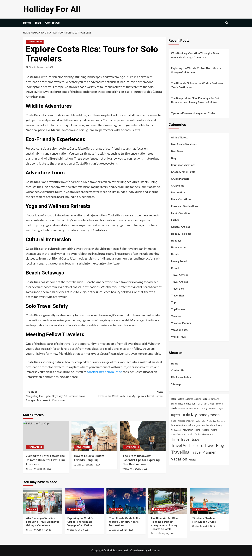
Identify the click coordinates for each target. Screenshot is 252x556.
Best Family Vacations (184, 144)
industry (190, 420)
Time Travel (180, 439)
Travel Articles (34, 42)
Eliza (31, 67)
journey (200, 425)
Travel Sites (177, 295)
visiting (192, 459)
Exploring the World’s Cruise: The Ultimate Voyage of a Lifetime (196, 70)
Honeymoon (178, 247)
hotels (181, 420)
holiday (189, 414)
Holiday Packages (181, 233)
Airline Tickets (179, 137)
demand (181, 408)
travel (196, 439)
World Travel (178, 336)
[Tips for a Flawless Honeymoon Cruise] (209, 501)
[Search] (227, 23)
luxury (219, 425)
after (173, 398)
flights (175, 415)
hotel (174, 420)
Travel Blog (177, 288)
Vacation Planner (181, 322)
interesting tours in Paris (183, 425)
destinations (193, 408)
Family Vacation (180, 212)
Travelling (180, 451)
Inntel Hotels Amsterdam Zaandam (210, 421)
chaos (174, 403)
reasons (205, 429)
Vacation (176, 315)
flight (220, 408)
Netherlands (176, 430)
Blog (38, 22)
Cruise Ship (177, 185)
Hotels (175, 254)
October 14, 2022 (45, 67)
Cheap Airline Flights (183, 171)
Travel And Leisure (187, 445)
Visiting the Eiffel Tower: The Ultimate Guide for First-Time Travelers (46, 460)
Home (27, 22)
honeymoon (209, 414)
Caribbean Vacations (183, 164)
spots (190, 434)
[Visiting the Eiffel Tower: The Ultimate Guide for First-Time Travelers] (46, 436)
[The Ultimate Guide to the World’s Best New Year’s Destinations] (126, 501)
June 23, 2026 (126, 530)
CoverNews (137, 550)
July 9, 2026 (84, 530)
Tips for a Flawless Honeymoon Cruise (193, 113)
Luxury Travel (179, 260)
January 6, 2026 (141, 469)
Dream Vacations (181, 199)
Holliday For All (51, 9)
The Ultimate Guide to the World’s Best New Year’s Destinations (197, 85)
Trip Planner (178, 309)
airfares (189, 398)
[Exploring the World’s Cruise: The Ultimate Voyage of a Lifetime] (84, 501)
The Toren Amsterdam (204, 434)
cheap (181, 403)
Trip (173, 302)
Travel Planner (203, 452)
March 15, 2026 (44, 469)
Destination (178, 192)
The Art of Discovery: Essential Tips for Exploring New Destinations (141, 460)
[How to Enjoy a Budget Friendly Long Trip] (94, 436)
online (197, 429)
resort (214, 429)
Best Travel (177, 151)
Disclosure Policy (181, 377)
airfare (181, 398)
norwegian (188, 429)
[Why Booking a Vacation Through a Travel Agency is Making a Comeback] (42, 501)
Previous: (56, 396)
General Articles (180, 226)
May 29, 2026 (167, 533)
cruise (202, 403)
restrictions (176, 434)
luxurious (210, 425)
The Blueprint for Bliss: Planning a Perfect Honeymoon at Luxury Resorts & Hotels (195, 100)
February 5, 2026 (92, 465)
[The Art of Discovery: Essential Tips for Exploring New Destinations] (143, 436)
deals (174, 408)
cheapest (191, 403)
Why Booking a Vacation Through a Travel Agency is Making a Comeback (195, 55)
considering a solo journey (104, 372)
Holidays (176, 240)
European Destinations (184, 205)
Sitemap (176, 383)
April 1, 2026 (209, 526)
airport (215, 398)
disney (204, 408)
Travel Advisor (179, 274)
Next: (130, 394)
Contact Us (52, 22)
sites (184, 434)
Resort (175, 267)
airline (197, 398)
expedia (212, 408)
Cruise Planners (180, 178)
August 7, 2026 (44, 530)
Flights (175, 219)
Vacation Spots (180, 329)
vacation (179, 458)
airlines (206, 398)
